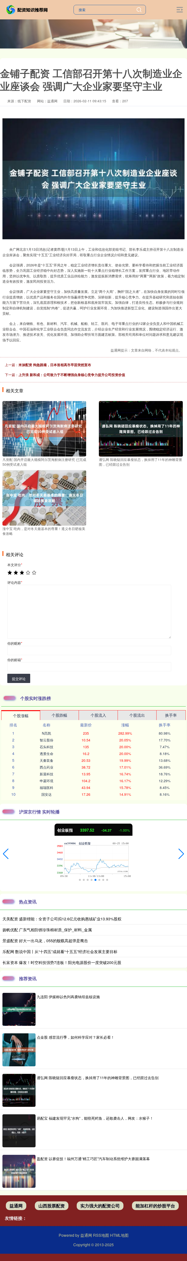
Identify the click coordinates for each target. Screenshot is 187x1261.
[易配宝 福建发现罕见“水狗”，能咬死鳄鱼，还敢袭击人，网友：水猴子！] (19, 1130)
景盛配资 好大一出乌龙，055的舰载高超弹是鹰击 (45, 940)
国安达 (46, 794)
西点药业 (46, 767)
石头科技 (46, 746)
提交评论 (19, 678)
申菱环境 (46, 780)
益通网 (16, 1206)
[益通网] (27, 9)
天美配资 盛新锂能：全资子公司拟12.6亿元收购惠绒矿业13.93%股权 (62, 919)
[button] (5, 854)
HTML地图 (119, 1235)
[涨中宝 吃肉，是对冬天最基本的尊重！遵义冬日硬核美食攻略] (44, 497)
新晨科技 (46, 773)
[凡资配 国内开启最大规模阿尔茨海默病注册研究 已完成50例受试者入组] (44, 428)
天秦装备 (46, 760)
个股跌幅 (59, 715)
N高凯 (46, 733)
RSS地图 (101, 1235)
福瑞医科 (46, 787)
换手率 (171, 715)
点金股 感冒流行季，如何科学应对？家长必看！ (75, 1037)
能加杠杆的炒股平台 (155, 1206)
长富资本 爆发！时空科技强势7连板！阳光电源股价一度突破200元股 (61, 962)
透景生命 (46, 753)
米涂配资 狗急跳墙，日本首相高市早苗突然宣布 (55, 364)
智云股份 (46, 740)
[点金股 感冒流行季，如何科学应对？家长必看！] (19, 1049)
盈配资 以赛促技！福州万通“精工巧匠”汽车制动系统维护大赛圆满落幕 (93, 1158)
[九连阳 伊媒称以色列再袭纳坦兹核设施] (19, 1009)
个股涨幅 (20, 715)
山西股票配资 (51, 1206)
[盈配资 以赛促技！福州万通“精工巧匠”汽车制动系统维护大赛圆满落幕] (19, 1171)
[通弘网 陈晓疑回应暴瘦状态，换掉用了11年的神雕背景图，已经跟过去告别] (141, 428)
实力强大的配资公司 (100, 1206)
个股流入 (98, 715)
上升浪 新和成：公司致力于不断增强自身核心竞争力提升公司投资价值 (72, 374)
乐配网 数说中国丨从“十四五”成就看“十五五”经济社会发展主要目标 (59, 951)
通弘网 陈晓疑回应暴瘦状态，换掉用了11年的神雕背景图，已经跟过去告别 (98, 1077)
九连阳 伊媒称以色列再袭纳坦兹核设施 (68, 996)
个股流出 (137, 715)
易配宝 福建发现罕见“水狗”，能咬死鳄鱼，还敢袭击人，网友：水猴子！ (95, 1118)
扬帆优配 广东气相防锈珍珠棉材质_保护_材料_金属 (47, 929)
